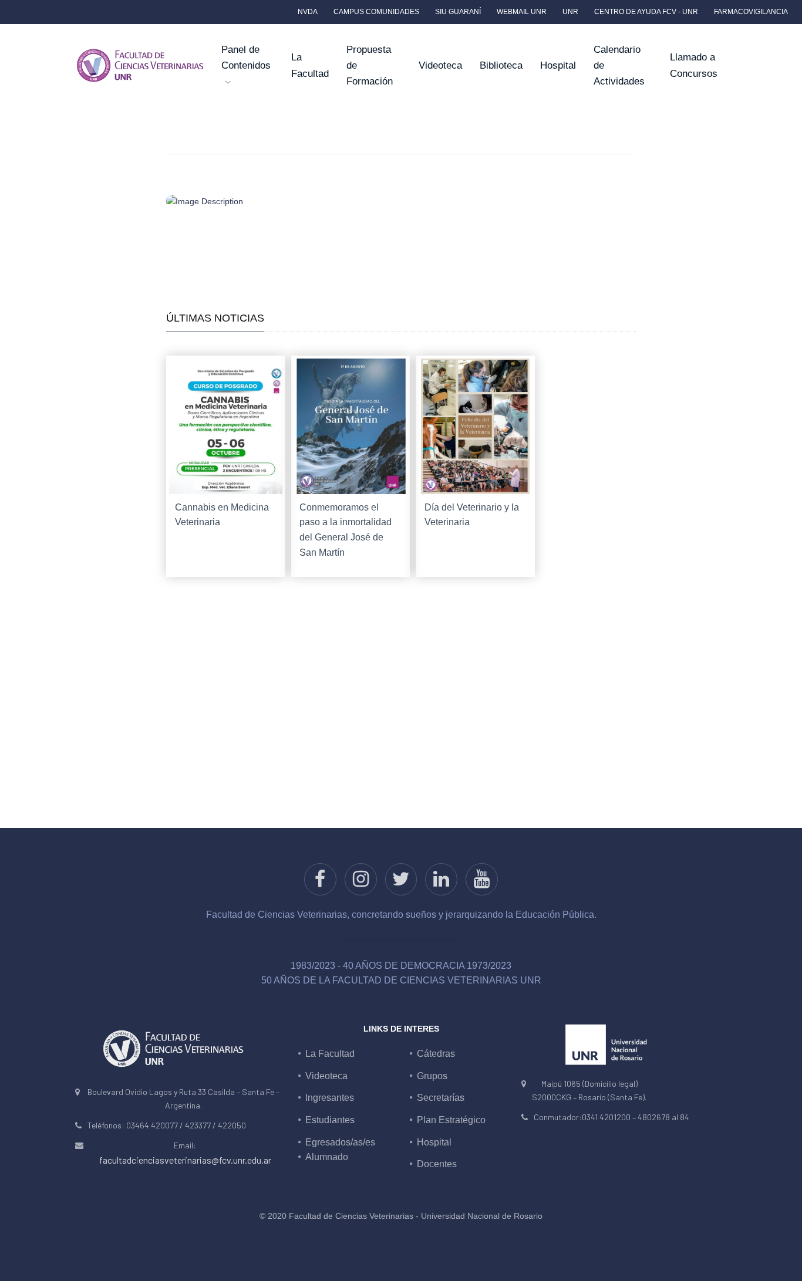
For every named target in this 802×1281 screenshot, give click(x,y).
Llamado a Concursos (693, 65)
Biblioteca (501, 65)
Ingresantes (329, 1098)
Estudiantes (330, 1120)
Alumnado (326, 1157)
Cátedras (436, 1054)
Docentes (437, 1164)
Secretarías (440, 1098)
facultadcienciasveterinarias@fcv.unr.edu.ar (185, 1159)
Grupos (432, 1076)
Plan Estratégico (451, 1120)
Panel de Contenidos (246, 57)
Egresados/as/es (340, 1142)
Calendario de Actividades (619, 65)
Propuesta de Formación (369, 65)
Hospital (558, 65)
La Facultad (310, 65)
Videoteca (440, 65)
